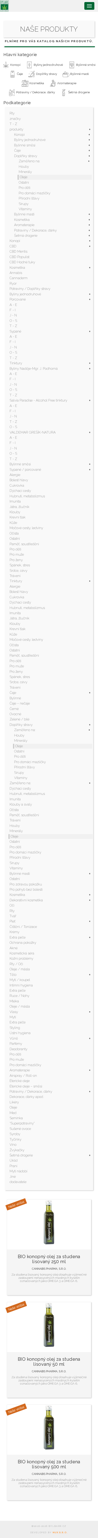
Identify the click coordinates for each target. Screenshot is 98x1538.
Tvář (13, 916)
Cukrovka (17, 485)
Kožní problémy (21, 958)
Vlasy (14, 1012)
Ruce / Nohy (19, 996)
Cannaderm (19, 278)
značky (15, 119)
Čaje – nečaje (20, 703)
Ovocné (15, 714)
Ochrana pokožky (23, 943)
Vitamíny (25, 209)
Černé (14, 709)
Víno (13, 1145)
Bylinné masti (24, 214)
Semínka (16, 1118)
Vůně (14, 1038)
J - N (13, 315)
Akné (14, 948)
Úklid (14, 1160)
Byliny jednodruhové (30, 140)
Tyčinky (15, 1139)
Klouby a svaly (21, 804)
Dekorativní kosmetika (26, 900)
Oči (12, 905)
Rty (12, 113)
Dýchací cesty (20, 491)
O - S (13, 321)
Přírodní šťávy (29, 198)
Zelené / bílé (19, 719)
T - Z (13, 124)
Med (13, 1113)
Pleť (12, 921)
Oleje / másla (20, 969)
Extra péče (18, 937)
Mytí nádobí (18, 1171)
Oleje (23, 177)
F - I (12, 310)
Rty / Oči (16, 964)
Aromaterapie (24, 225)
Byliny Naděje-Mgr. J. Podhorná (34, 369)
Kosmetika (22, 220)
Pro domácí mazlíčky (34, 193)
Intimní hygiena (21, 985)
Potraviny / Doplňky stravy (30, 289)
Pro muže (17, 554)
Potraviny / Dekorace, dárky (35, 230)
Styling (15, 1028)
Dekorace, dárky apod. (27, 1097)
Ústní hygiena (20, 1033)
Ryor (13, 283)
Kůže (13, 523)
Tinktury (16, 363)
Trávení (15, 576)
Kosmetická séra (22, 953)
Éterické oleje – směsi (26, 1086)
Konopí (19, 135)
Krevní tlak (18, 517)
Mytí (13, 1017)
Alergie (15, 475)
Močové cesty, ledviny (26, 528)
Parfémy (16, 1044)
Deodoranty (18, 1049)
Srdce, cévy (18, 571)
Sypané (15, 331)
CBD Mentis (18, 251)
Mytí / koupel (20, 980)
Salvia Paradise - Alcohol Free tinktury (38, 400)
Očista (14, 533)
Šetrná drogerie (25, 236)
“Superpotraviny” (22, 1123)
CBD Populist (19, 257)
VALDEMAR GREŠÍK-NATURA (33, 432)
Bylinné (15, 698)
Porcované (18, 299)
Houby (24, 167)
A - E (13, 305)
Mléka (14, 1001)
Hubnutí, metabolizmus (27, 496)
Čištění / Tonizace (23, 927)
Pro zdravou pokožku (26, 884)
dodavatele (18, 1182)
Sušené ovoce (20, 1129)
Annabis (16, 273)
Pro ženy (16, 560)
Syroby (15, 1134)
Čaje (17, 150)
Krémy (14, 932)
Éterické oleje (20, 1081)
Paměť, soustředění (24, 544)
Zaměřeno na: (29, 161)
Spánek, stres (20, 565)
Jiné (13, 1177)
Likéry (14, 1102)
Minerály (25, 172)
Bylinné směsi (24, 145)
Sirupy (23, 204)
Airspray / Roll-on (23, 1076)
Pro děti (24, 188)
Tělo (13, 975)
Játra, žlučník (19, 507)
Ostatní (24, 182)
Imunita (15, 501)
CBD (13, 246)
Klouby (15, 512)
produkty (16, 129)
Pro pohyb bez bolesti (26, 889)
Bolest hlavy (19, 480)
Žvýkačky (17, 1150)
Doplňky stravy (25, 156)
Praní (13, 1166)
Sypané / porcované (25, 470)
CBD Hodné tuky (22, 262)
